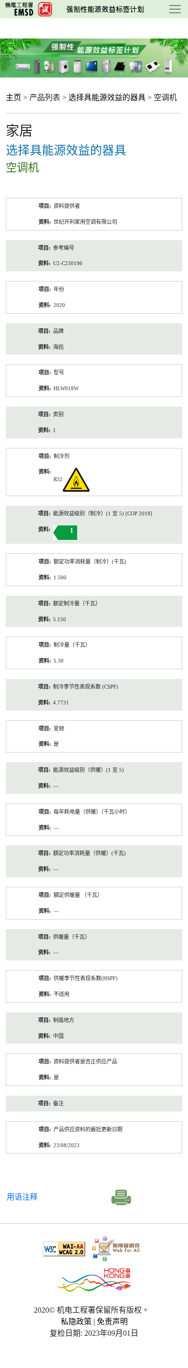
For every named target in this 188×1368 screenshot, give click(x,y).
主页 (13, 97)
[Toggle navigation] (175, 9)
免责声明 (112, 1321)
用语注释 (22, 1197)
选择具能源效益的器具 (107, 97)
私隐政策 (76, 1321)
